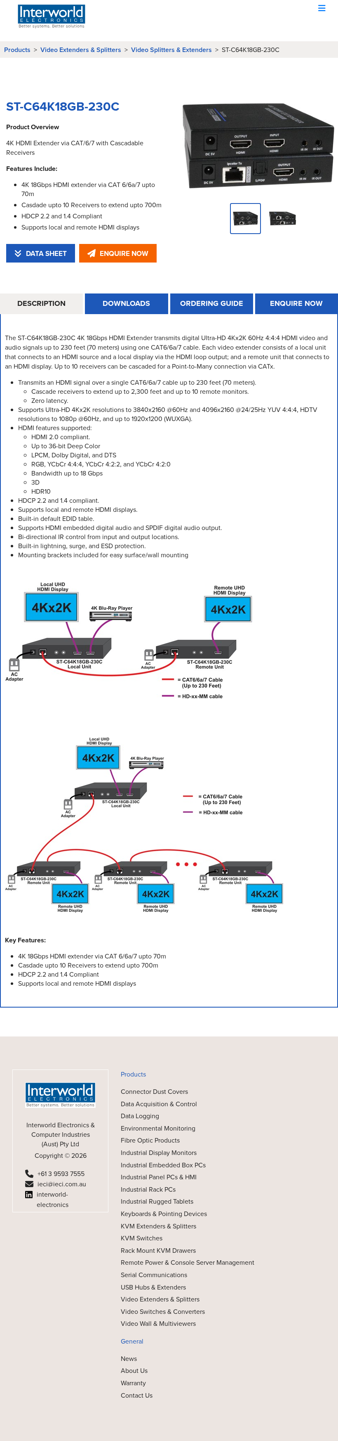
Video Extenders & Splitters (80, 49)
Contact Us (137, 1395)
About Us (134, 1370)
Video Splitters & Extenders (171, 49)
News (129, 1358)
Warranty (133, 1382)
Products (17, 49)
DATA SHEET (46, 253)
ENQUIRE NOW (124, 253)
